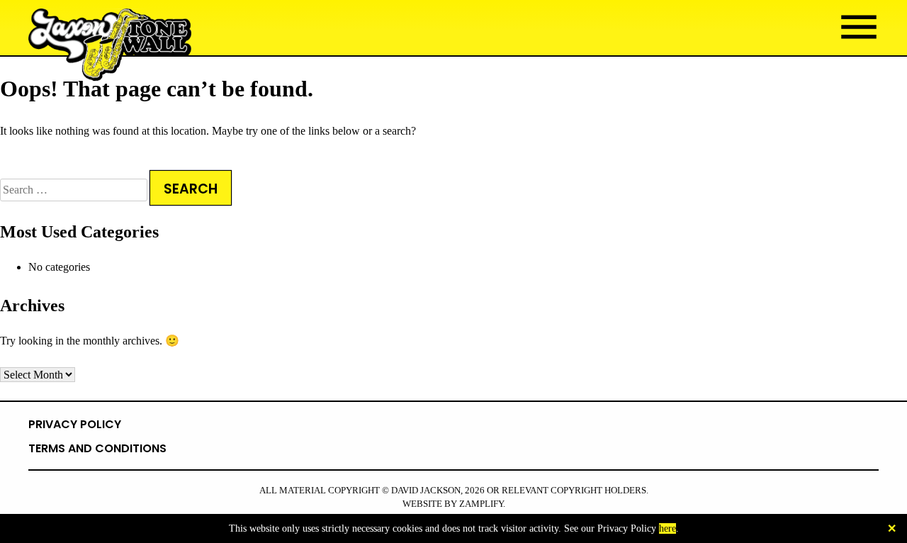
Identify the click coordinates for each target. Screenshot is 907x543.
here (667, 528)
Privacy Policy (74, 424)
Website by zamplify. (453, 504)
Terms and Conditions (97, 448)
